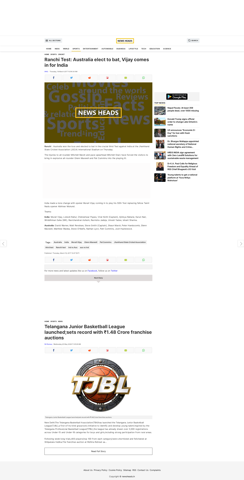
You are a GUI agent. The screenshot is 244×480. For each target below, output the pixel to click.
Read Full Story (98, 451)
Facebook (92, 270)
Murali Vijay (76, 242)
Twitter (114, 270)
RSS (134, 470)
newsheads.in (128, 476)
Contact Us (143, 470)
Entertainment (90, 49)
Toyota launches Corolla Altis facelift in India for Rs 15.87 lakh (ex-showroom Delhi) (241, 243)
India (57, 49)
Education (155, 49)
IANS (46, 71)
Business (121, 49)
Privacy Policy (100, 470)
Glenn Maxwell (90, 242)
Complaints (155, 470)
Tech (143, 49)
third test (49, 247)
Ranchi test (61, 247)
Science (167, 49)
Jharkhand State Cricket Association (130, 242)
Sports (76, 49)
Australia (58, 242)
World (66, 49)
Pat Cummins (105, 242)
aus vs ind (84, 247)
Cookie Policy (115, 470)
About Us (88, 470)
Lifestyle (133, 49)
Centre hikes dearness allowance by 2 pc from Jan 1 (3, 243)
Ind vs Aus (72, 247)
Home (48, 49)
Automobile (107, 49)
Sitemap (127, 470)
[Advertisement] (122, 18)
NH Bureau (48, 344)
